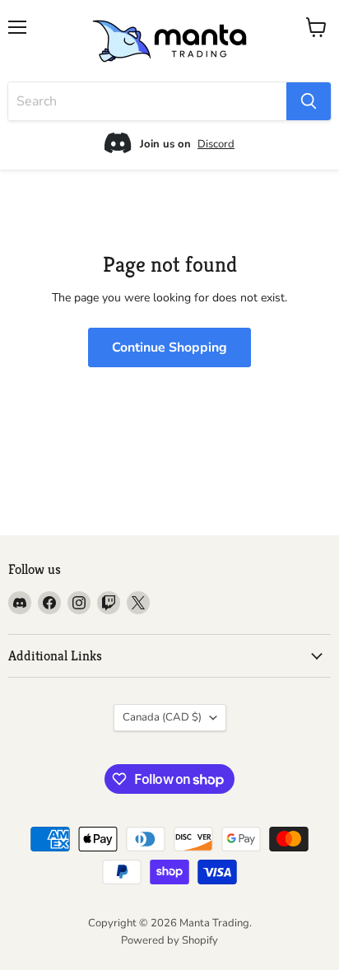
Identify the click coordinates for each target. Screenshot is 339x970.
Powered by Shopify (169, 940)
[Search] (308, 101)
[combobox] (147, 101)
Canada (162, 717)
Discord (216, 144)
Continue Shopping (169, 347)
